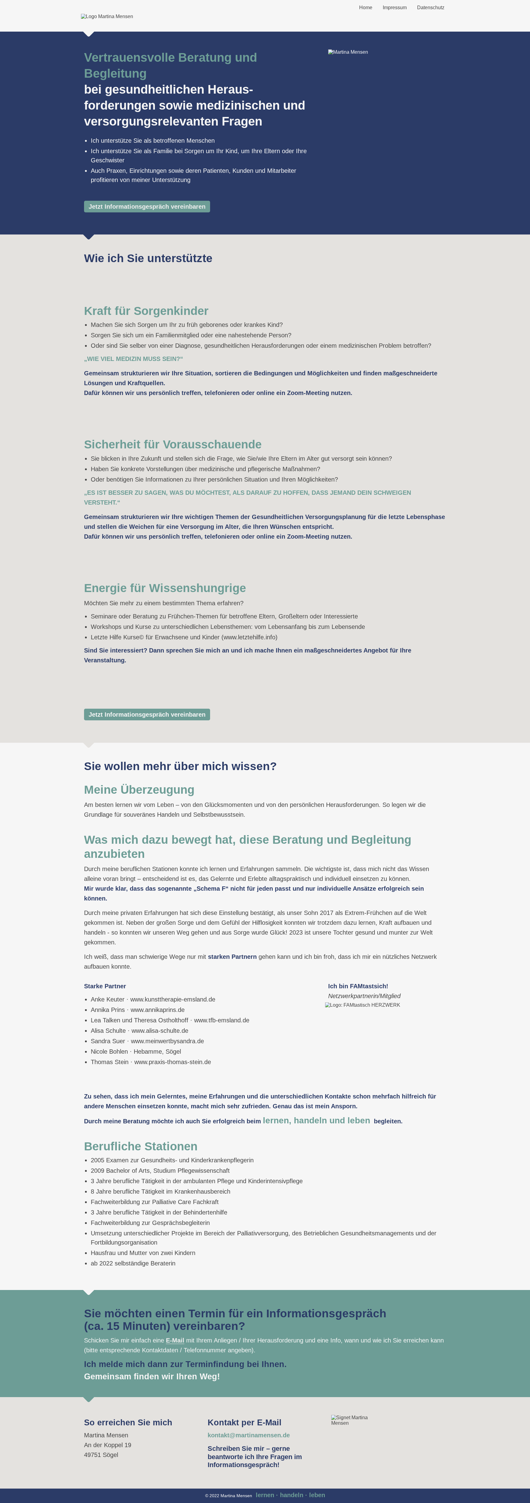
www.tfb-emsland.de (221, 1020)
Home (365, 7)
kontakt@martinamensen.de (249, 1435)
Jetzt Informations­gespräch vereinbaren (147, 206)
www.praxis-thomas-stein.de (172, 1062)
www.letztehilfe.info (249, 637)
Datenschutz (430, 7)
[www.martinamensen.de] (107, 16)
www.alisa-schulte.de (160, 1030)
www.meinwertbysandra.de (167, 1041)
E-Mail (175, 1340)
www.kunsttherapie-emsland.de (172, 999)
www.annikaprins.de (158, 1009)
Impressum (395, 7)
